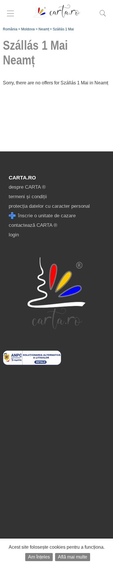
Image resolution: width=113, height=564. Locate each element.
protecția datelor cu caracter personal (49, 206)
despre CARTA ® (27, 187)
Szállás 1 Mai (63, 29)
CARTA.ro (22, 178)
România (10, 29)
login (14, 235)
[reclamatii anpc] (32, 363)
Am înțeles (39, 556)
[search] (102, 16)
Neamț (44, 29)
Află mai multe (72, 556)
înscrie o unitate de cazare (46, 215)
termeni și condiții (28, 196)
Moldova (28, 29)
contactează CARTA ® (33, 225)
